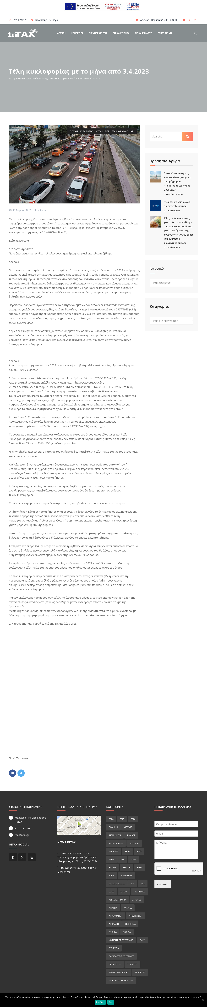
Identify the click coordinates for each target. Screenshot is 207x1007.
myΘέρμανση (116, 843)
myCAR (99, 131)
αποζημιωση (135, 915)
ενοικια (113, 932)
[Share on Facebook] (12, 773)
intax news (86, 131)
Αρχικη (61, 33)
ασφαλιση (114, 923)
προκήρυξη (115, 964)
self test (134, 843)
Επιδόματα (126, 875)
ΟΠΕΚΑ (123, 891)
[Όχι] (203, 1000)
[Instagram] (195, 19)
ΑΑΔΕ (127, 851)
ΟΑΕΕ (111, 891)
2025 (122, 819)
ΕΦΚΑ (111, 875)
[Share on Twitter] (21, 773)
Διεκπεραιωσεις (98, 33)
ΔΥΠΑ (133, 859)
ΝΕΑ (107, 131)
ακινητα (113, 907)
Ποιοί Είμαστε (143, 33)
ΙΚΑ (132, 883)
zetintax (41, 210)
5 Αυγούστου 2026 (173, 194)
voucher (113, 851)
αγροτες (136, 899)
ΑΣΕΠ (139, 851)
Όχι (111, 1002)
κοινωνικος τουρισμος (121, 940)
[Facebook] (184, 19)
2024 (111, 819)
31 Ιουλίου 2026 (172, 210)
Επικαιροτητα (121, 33)
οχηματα (114, 948)
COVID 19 (113, 827)
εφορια (127, 932)
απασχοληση (115, 915)
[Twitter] (189, 19)
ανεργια (128, 907)
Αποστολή (162, 884)
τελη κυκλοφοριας (122, 131)
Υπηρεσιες (77, 33)
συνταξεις (132, 964)
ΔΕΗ (122, 859)
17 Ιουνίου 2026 (172, 247)
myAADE (131, 835)
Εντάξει (100, 1002)
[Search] (195, 33)
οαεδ (142, 940)
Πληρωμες (139, 891)
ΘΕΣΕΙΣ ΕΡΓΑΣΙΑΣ (117, 883)
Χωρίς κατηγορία (117, 899)
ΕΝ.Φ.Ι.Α (112, 867)
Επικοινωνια (165, 33)
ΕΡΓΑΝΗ (127, 867)
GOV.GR (74, 131)
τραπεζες (140, 972)
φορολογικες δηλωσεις (121, 980)
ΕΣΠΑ (139, 867)
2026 (133, 819)
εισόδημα (130, 923)
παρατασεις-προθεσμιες (121, 956)
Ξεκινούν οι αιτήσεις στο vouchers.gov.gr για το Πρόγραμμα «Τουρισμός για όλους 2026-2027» (177, 181)
